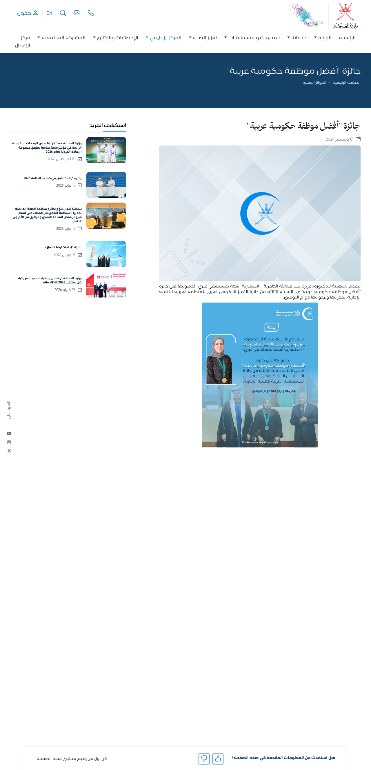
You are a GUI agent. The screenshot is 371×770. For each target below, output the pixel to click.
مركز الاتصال (22, 42)
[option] (323, 42)
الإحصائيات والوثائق (117, 38)
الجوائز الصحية (314, 83)
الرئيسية (347, 38)
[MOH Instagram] (9, 442)
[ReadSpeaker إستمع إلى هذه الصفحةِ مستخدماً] (360, 91)
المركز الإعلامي (165, 38)
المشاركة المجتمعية (64, 38)
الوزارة (325, 38)
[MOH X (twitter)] (9, 451)
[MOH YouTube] (9, 433)
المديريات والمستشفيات (254, 38)
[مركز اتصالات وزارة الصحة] (91, 13)
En (49, 13)
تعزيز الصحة (205, 38)
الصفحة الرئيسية (347, 83)
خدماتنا (299, 38)
